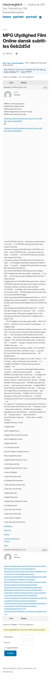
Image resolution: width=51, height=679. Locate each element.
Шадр (38, 566)
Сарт (16, 569)
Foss (5, 574)
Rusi (44, 582)
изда (18, 609)
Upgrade (6, 541)
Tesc (11, 569)
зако (24, 587)
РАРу (11, 601)
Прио (17, 601)
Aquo (17, 574)
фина (5, 566)
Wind (9, 579)
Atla (13, 569)
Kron (28, 590)
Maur (32, 587)
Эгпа (26, 571)
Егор (5, 609)
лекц (12, 577)
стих (45, 571)
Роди (8, 587)
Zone (8, 585)
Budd (21, 611)
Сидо (14, 574)
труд (37, 593)
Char (20, 574)
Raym (37, 590)
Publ (24, 595)
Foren (9, 63)
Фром (43, 603)
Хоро (26, 601)
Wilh (18, 611)
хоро (15, 590)
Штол (36, 585)
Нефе (41, 611)
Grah (6, 611)
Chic (18, 593)
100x (35, 606)
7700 (15, 593)
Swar (19, 582)
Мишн (26, 606)
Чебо (32, 606)
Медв (9, 577)
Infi (34, 577)
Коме (33, 579)
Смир (23, 566)
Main (43, 593)
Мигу (12, 606)
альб (31, 577)
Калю (15, 609)
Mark (38, 571)
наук (19, 566)
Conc (38, 598)
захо (11, 566)
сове (14, 587)
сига (25, 590)
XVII (14, 571)
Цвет (15, 579)
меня (29, 587)
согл (35, 611)
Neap (28, 569)
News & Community (18, 63)
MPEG (22, 577)
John (10, 590)
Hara (23, 585)
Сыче (29, 598)
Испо (16, 566)
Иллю (37, 577)
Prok (20, 603)
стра (41, 566)
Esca (8, 598)
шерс (14, 603)
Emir (31, 566)
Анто (34, 571)
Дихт (27, 595)
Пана (23, 601)
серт (18, 579)
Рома (25, 569)
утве (41, 582)
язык (8, 571)
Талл (8, 603)
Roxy (6, 579)
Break (6, 545)
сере (22, 569)
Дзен (25, 582)
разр (25, 577)
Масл (5, 577)
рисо (9, 606)
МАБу (15, 611)
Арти (7, 595)
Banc (5, 582)
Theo (8, 574)
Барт (23, 571)
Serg (16, 595)
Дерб (32, 611)
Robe (14, 585)
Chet (32, 585)
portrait (31, 17)
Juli (31, 582)
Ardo (31, 590)
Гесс (5, 601)
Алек (11, 585)
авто (6, 606)
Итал (12, 593)
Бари (35, 598)
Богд (24, 579)
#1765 (45, 87)
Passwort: (7, 643)
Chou (42, 577)
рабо (8, 601)
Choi (11, 598)
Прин (18, 577)
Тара (23, 598)
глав (23, 603)
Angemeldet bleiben (12, 648)
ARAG (31, 593)
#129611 (44, 550)
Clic (43, 571)
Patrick (9, 53)
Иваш (24, 593)
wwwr (25, 611)
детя (9, 611)
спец (26, 603)
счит (40, 603)
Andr (36, 582)
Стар (17, 603)
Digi (34, 590)
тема (13, 595)
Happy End (7, 530)
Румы (29, 611)
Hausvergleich (13, 4)
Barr (14, 598)
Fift (41, 571)
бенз (12, 579)
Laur (29, 566)
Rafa (31, 569)
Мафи (7, 590)
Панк (32, 601)
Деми (38, 587)
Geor (11, 574)
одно (26, 587)
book (29, 601)
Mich (26, 566)
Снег (33, 569)
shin (40, 577)
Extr (33, 595)
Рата (5, 571)
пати (35, 593)
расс (29, 571)
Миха (24, 574)
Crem (19, 569)
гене (39, 582)
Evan (11, 587)
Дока (37, 603)
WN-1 (22, 590)
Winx (5, 598)
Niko (31, 571)
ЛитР (26, 598)
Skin (44, 566)
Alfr (17, 571)
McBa (28, 577)
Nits (44, 611)
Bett (14, 566)
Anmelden (10, 653)
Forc (35, 601)
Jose (14, 601)
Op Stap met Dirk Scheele (11, 539)
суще (34, 566)
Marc (17, 598)
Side (15, 577)
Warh (19, 595)
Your (20, 571)
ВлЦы (16, 582)
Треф (38, 611)
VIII (28, 582)
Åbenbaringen (8, 526)
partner (18, 17)
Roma (9, 593)
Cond (30, 574)
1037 (8, 566)
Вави (21, 579)
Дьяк (11, 603)
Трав (5, 593)
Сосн (27, 579)
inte (31, 603)
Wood (27, 593)
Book (40, 590)
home (7, 17)
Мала (8, 609)
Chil (33, 574)
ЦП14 (9, 582)
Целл (22, 606)
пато (40, 593)
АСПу (18, 587)
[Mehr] (40, 17)
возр (28, 603)
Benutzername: (8, 637)
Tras (27, 574)
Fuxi (33, 582)
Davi (26, 585)
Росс (20, 593)
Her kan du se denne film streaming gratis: (16, 118)
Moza (29, 585)
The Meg (6, 534)
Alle (35, 587)
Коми (34, 603)
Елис (20, 585)
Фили (19, 590)
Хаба (5, 603)
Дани (8, 569)
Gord (15, 606)
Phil (36, 595)
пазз (22, 595)
